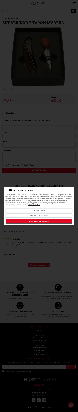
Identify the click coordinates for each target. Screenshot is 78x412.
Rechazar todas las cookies (39, 215)
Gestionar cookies (39, 210)
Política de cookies (34, 205)
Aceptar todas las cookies (39, 221)
